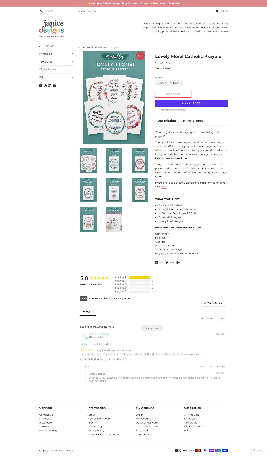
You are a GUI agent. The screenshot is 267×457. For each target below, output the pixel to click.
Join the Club (144, 434)
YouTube (44, 426)
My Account (143, 418)
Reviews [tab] (86, 311)
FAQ (90, 422)
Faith (56, 77)
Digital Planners (49, 69)
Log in (81, 11)
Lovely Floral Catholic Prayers (94, 359)
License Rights (192, 121)
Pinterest (45, 418)
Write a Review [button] (215, 303)
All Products (46, 45)
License (159, 77)
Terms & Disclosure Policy (103, 434)
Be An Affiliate (144, 430)
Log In (140, 414)
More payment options (173, 109)
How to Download (99, 418)
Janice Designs (65, 450)
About (91, 414)
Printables (56, 53)
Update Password (147, 422)
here (164, 186)
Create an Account (147, 426)
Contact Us (46, 414)
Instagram (45, 422)
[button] (218, 366)
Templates (56, 61)
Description (166, 121)
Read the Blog (48, 430)
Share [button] (86, 366)
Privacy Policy (96, 430)
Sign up (92, 11)
